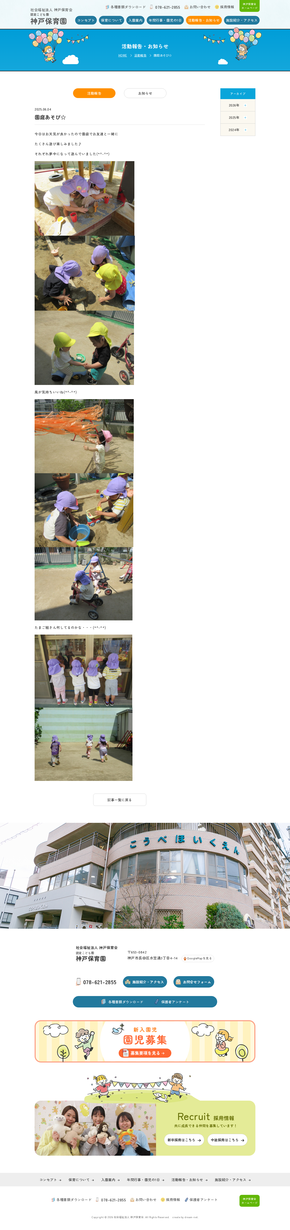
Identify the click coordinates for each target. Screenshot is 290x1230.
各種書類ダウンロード (128, 6)
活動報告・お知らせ (204, 20)
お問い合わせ (200, 6)
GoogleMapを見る (199, 958)
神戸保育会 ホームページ (250, 6)
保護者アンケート (175, 1001)
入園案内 (135, 20)
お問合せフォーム (197, 981)
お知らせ (145, 93)
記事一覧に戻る (119, 799)
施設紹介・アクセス (242, 20)
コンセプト (86, 20)
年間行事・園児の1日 (165, 20)
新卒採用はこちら (231, 15)
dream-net (191, 1217)
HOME (122, 55)
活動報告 (140, 55)
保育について (111, 20)
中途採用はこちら (225, 1139)
